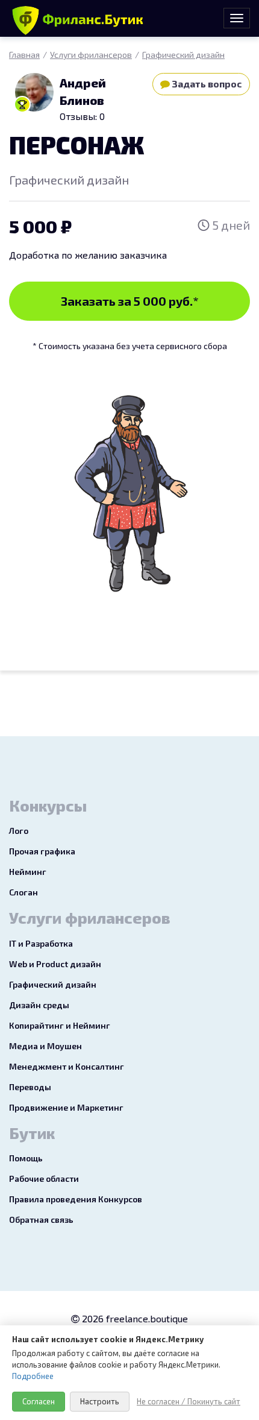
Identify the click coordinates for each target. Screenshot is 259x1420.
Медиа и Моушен (45, 1046)
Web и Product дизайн (55, 964)
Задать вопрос (206, 83)
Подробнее (33, 1376)
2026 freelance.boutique (134, 1318)
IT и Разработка (41, 943)
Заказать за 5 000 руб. (130, 301)
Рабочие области (44, 1178)
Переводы (30, 1087)
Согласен (38, 1401)
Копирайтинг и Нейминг (59, 1025)
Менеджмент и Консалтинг (66, 1066)
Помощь (26, 1158)
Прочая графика (42, 851)
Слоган (23, 892)
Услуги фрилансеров (91, 54)
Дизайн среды (39, 1005)
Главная (24, 54)
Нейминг (27, 871)
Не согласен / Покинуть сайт (188, 1401)
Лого (18, 830)
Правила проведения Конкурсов (75, 1199)
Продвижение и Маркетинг (66, 1107)
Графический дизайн (183, 54)
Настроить (99, 1401)
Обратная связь (41, 1219)
